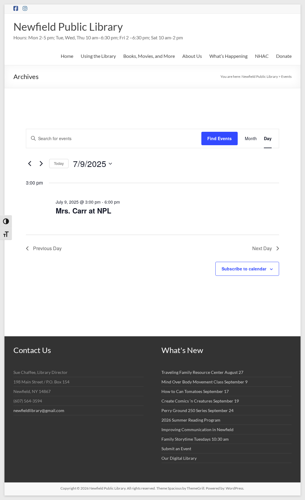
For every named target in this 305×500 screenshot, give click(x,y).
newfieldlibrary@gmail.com (38, 410)
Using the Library (98, 56)
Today (59, 163)
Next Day (262, 248)
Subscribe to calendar (244, 269)
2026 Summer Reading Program (190, 419)
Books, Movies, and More (149, 56)
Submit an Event (176, 448)
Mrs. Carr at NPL (83, 210)
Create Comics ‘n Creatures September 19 (200, 400)
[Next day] (41, 163)
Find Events (219, 138)
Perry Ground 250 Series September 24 (197, 410)
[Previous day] (29, 163)
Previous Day (47, 248)
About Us (192, 56)
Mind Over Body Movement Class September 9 (204, 381)
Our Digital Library (179, 458)
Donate (284, 56)
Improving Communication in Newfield (197, 429)
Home (67, 56)
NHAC (262, 56)
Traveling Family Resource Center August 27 (202, 372)
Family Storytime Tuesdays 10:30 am (195, 439)
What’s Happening (228, 56)
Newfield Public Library (68, 26)
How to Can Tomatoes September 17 (195, 391)
